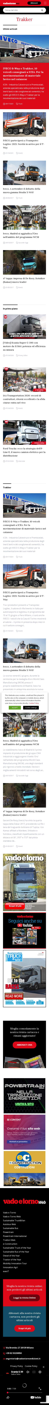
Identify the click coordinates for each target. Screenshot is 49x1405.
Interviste (21, 461)
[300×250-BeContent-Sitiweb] (24, 1132)
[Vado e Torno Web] (11, 3)
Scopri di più (24, 1328)
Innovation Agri (10, 1267)
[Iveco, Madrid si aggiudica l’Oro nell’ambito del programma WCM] (24, 217)
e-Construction (10, 1243)
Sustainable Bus (10, 1228)
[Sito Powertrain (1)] (24, 1095)
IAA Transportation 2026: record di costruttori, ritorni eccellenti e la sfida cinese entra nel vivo (24, 399)
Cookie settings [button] (31, 707)
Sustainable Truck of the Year (17, 1247)
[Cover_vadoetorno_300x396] (24, 882)
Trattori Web (9, 1240)
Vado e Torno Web (12, 1216)
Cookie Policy (34, 703)
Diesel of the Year (11, 1255)
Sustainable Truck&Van (14, 1220)
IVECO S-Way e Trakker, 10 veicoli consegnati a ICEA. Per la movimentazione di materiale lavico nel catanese (23, 74)
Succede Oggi (23, 243)
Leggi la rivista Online (24, 1297)
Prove (20, 355)
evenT (6, 1271)
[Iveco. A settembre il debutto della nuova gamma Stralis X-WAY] (24, 173)
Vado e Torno (9, 1212)
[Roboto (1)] (24, 930)
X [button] (43, 695)
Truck (20, 104)
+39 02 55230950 (13, 1353)
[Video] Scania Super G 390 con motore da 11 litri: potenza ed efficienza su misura (24, 346)
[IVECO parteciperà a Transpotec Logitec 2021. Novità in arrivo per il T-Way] (24, 124)
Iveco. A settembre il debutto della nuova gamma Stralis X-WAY (21, 190)
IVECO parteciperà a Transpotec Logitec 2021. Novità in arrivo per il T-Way (23, 144)
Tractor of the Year (12, 1259)
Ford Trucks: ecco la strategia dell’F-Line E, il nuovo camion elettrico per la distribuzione (24, 452)
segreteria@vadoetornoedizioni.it (22, 1358)
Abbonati (34, 3)
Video (25, 355)
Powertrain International (15, 1236)
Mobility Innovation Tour (15, 1263)
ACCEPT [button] (15, 707)
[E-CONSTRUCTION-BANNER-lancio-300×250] (24, 1168)
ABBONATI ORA (24, 1044)
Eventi (20, 153)
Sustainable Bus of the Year (16, 1251)
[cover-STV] (24, 978)
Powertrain (8, 1232)
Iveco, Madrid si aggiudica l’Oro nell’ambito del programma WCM (21, 235)
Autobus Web (9, 1224)
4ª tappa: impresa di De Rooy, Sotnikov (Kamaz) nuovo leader (24, 280)
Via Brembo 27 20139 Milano (19, 1347)
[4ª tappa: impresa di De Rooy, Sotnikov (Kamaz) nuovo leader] (24, 262)
